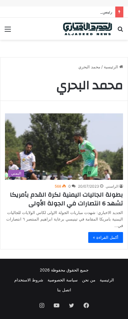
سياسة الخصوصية (63, 279)
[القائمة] (8, 31)
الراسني (112, 186)
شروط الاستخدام (28, 279)
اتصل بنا (64, 289)
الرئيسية (111, 66)
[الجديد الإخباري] (87, 28)
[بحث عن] (120, 31)
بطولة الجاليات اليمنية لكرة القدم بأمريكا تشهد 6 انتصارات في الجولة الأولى (66, 199)
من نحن (88, 279)
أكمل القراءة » (105, 237)
